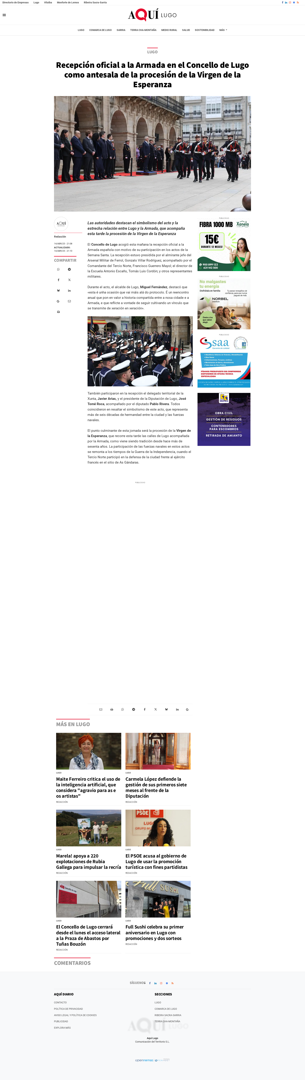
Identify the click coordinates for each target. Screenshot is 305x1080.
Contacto (60, 1002)
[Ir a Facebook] (282, 2)
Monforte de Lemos (68, 2)
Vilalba (48, 2)
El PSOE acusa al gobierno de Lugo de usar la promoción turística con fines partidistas (156, 861)
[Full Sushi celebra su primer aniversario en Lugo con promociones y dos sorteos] (158, 899)
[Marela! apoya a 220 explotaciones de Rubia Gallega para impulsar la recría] (88, 828)
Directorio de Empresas (15, 2)
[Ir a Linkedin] (286, 2)
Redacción (60, 236)
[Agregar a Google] (59, 301)
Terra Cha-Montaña (167, 1021)
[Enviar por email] (69, 301)
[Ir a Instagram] (290, 2)
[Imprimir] (58, 312)
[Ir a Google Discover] (294, 2)
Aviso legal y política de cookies (75, 1015)
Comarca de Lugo (166, 1008)
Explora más (62, 1027)
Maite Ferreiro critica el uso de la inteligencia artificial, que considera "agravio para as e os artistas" (88, 787)
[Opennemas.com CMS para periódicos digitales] (152, 1060)
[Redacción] (61, 224)
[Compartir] (58, 269)
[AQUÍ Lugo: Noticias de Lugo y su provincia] (152, 15)
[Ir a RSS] (298, 2)
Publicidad (61, 1021)
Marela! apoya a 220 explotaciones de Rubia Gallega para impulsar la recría (88, 861)
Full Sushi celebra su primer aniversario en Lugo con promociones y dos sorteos (154, 932)
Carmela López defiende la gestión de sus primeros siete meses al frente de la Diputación (156, 787)
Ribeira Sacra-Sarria (95, 2)
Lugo (36, 2)
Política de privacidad (68, 1008)
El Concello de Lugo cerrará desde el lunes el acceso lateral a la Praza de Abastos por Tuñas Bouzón (88, 935)
